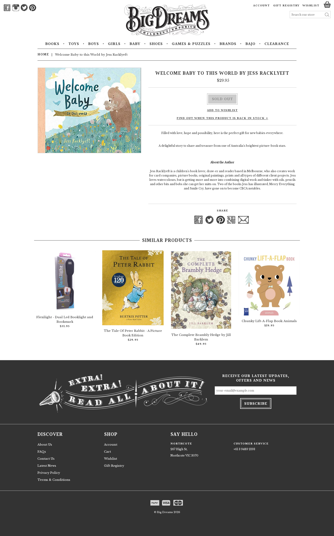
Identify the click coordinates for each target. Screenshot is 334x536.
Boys (93, 44)
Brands (227, 44)
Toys (73, 44)
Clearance (276, 44)
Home (43, 54)
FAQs (41, 452)
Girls (114, 44)
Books (52, 44)
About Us (44, 445)
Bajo (250, 44)
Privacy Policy (48, 473)
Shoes (156, 44)
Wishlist (110, 459)
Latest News (46, 466)
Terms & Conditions (53, 480)
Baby (135, 44)
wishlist (310, 5)
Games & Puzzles (191, 44)
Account (261, 5)
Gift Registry (286, 5)
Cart (107, 452)
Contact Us (46, 459)
